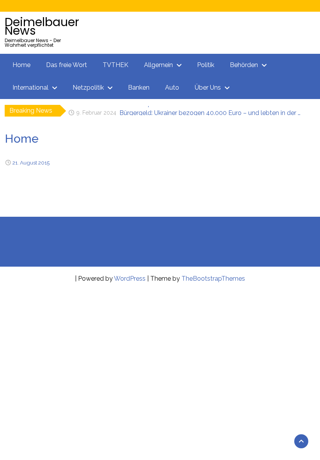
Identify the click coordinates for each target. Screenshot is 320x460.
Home (21, 65)
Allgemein (158, 65)
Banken (138, 87)
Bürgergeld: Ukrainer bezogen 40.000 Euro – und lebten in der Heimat (212, 110)
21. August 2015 (31, 162)
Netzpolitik (88, 87)
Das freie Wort (66, 65)
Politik (205, 65)
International (30, 87)
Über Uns (208, 87)
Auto (172, 87)
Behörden (244, 65)
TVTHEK (115, 65)
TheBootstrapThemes (213, 278)
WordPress (130, 278)
